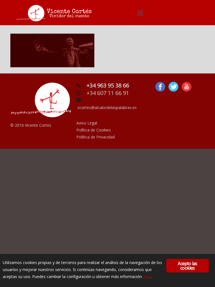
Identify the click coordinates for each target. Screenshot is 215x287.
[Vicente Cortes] (55, 12)
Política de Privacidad (95, 137)
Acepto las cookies (187, 265)
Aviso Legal (86, 123)
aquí (147, 276)
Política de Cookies (93, 130)
